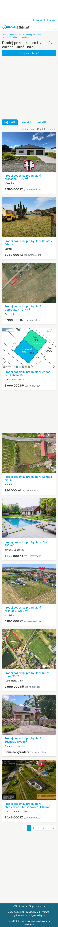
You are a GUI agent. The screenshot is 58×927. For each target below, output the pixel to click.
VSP (15, 906)
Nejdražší (41, 122)
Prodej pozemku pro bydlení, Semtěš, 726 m (29, 478)
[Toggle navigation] (52, 27)
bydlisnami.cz (20, 915)
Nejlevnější (25, 122)
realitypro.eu (33, 911)
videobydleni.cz (16, 911)
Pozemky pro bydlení (33, 35)
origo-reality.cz (37, 915)
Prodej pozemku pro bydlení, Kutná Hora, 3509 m (27, 674)
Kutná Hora (25, 37)
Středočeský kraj (11, 37)
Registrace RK (39, 20)
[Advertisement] (29, 8)
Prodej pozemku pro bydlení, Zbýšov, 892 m (29, 543)
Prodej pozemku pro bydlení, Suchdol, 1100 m (23, 740)
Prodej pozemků (15, 35)
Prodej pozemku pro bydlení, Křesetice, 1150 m (23, 177)
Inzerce (23, 906)
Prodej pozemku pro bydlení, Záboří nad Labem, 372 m (28, 373)
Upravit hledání (30, 53)
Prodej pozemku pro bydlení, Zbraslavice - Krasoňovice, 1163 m (27, 805)
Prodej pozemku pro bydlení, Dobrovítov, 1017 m (23, 308)
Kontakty (40, 906)
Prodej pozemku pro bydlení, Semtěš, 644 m (29, 242)
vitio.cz (45, 911)
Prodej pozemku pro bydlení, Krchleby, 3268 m (23, 609)
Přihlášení (51, 20)
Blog (31, 906)
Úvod (4, 35)
